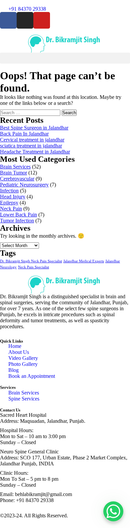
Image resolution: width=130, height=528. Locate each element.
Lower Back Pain (18, 214)
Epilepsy (9, 202)
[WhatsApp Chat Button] (113, 511)
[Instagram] (25, 20)
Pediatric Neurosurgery (24, 184)
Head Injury (12, 196)
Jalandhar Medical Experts (83, 261)
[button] (65, 58)
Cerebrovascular (17, 178)
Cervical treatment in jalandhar (32, 139)
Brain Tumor (13, 172)
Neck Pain (11, 208)
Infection (9, 190)
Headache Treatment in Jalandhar (35, 151)
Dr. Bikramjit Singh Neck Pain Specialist (31, 261)
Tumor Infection (17, 220)
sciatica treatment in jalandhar (31, 145)
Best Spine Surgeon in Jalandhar (34, 128)
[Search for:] (31, 112)
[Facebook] (8, 20)
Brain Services (15, 166)
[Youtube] (41, 20)
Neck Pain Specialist (33, 267)
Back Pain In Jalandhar (24, 133)
